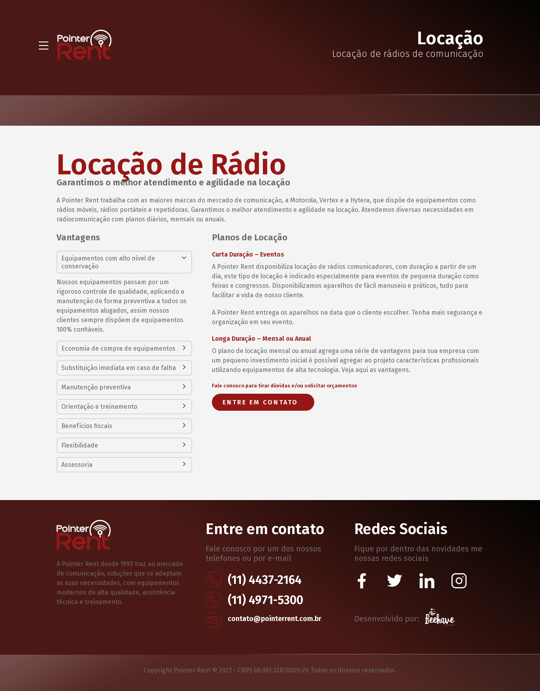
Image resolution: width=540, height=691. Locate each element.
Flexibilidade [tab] (79, 445)
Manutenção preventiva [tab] (96, 387)
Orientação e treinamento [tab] (99, 406)
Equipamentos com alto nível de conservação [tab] (108, 262)
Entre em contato (262, 402)
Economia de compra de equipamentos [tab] (118, 348)
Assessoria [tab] (77, 464)
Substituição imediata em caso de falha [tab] (118, 368)
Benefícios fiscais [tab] (86, 426)
